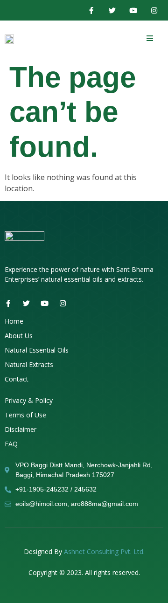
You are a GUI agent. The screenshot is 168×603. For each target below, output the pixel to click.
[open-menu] (150, 38)
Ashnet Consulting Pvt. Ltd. (104, 551)
